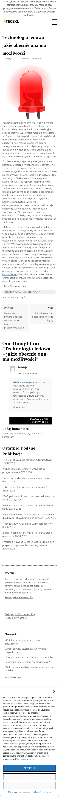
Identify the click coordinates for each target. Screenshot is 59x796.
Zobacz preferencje (29, 785)
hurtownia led (9, 274)
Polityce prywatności (24, 759)
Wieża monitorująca (23, 382)
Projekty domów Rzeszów (19, 597)
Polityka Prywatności (41, 792)
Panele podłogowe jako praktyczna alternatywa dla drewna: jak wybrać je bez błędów (28, 516)
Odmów (29, 776)
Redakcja (38, 59)
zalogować (19, 433)
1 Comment (24, 59)
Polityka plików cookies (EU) (20, 614)
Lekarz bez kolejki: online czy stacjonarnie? (24, 487)
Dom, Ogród (19, 297)
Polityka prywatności (16, 617)
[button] (54, 691)
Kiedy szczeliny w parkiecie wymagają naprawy (27, 523)
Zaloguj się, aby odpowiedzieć (39, 420)
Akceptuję (29, 768)
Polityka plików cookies (19, 792)
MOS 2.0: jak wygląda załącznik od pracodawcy (27, 460)
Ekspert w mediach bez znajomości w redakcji (26, 478)
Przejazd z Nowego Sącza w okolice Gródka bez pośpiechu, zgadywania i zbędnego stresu (28, 543)
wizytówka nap (13, 677)
